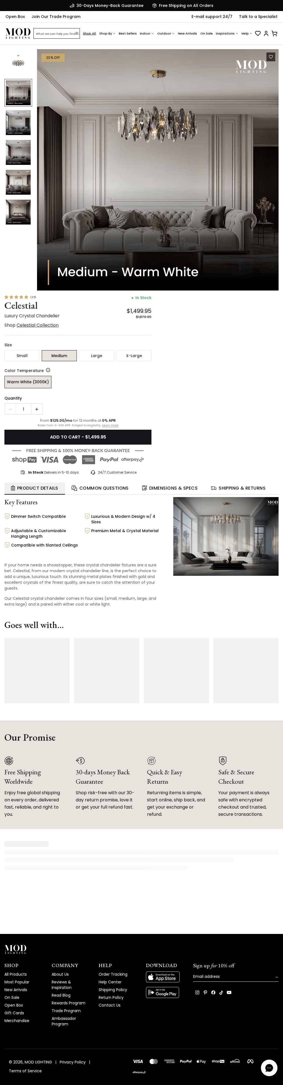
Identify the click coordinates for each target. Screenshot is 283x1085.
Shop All (89, 33)
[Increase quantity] (36, 410)
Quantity (13, 400)
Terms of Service (25, 1072)
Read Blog (61, 997)
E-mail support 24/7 (212, 16)
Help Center (110, 983)
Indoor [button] (145, 33)
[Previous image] (44, 170)
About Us (60, 976)
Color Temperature (24, 372)
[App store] (165, 978)
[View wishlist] (258, 33)
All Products (15, 976)
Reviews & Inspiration (62, 986)
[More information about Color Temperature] (47, 371)
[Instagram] (197, 994)
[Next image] (270, 170)
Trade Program (66, 1012)
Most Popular (16, 983)
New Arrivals (187, 33)
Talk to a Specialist (258, 16)
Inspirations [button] (225, 33)
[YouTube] (229, 994)
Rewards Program (68, 1004)
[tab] (34, 490)
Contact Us (109, 1007)
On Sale (206, 33)
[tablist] (141, 490)
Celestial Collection (38, 327)
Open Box (15, 16)
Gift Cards (14, 1014)
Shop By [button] (105, 33)
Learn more (110, 427)
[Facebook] (213, 994)
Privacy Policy (73, 1063)
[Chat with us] (269, 1068)
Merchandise (16, 1022)
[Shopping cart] (274, 33)
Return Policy (111, 999)
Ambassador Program (64, 1022)
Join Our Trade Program (56, 16)
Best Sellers (128, 33)
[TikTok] (221, 994)
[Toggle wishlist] (270, 56)
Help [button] (245, 33)
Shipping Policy (113, 991)
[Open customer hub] (266, 33)
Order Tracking (113, 976)
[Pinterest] (205, 994)
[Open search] (77, 33)
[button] (156, 170)
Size (8, 346)
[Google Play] (165, 994)
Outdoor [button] (164, 33)
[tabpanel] (141, 555)
